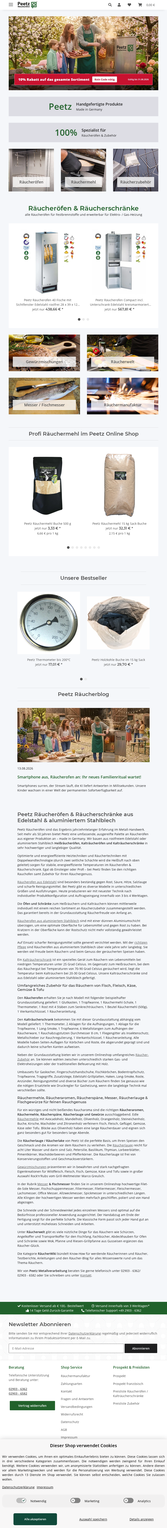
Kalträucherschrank (37, 960)
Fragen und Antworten (77, 1399)
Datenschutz (70, 1422)
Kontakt (85, 1275)
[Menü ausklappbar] (11, 2)
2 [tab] (83, 319)
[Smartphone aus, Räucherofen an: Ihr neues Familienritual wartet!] (83, 735)
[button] (111, 4)
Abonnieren (141, 1348)
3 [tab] (88, 319)
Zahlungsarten (71, 1384)
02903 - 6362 (18, 1389)
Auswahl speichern (93, 1519)
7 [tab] (94, 547)
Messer (42, 1184)
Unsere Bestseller (83, 578)
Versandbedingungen (76, 1407)
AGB (64, 1430)
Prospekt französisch (128, 1384)
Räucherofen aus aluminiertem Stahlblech (48, 921)
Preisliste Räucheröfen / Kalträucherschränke (130, 1393)
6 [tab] (90, 547)
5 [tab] (85, 547)
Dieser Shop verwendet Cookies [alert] (83, 1445)
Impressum (69, 1437)
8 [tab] (98, 547)
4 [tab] (81, 547)
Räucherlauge (123, 1145)
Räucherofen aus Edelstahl (37, 882)
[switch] (21, 1500)
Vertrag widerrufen (32, 1406)
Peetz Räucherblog (83, 694)
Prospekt (119, 1376)
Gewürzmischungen (32, 1167)
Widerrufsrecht (72, 1414)
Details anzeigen (142, 1519)
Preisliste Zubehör (126, 1403)
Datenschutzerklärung (84, 1333)
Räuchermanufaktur (75, 1376)
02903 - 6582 (18, 1393)
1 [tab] (79, 319)
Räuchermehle (28, 1119)
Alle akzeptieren (35, 1519)
